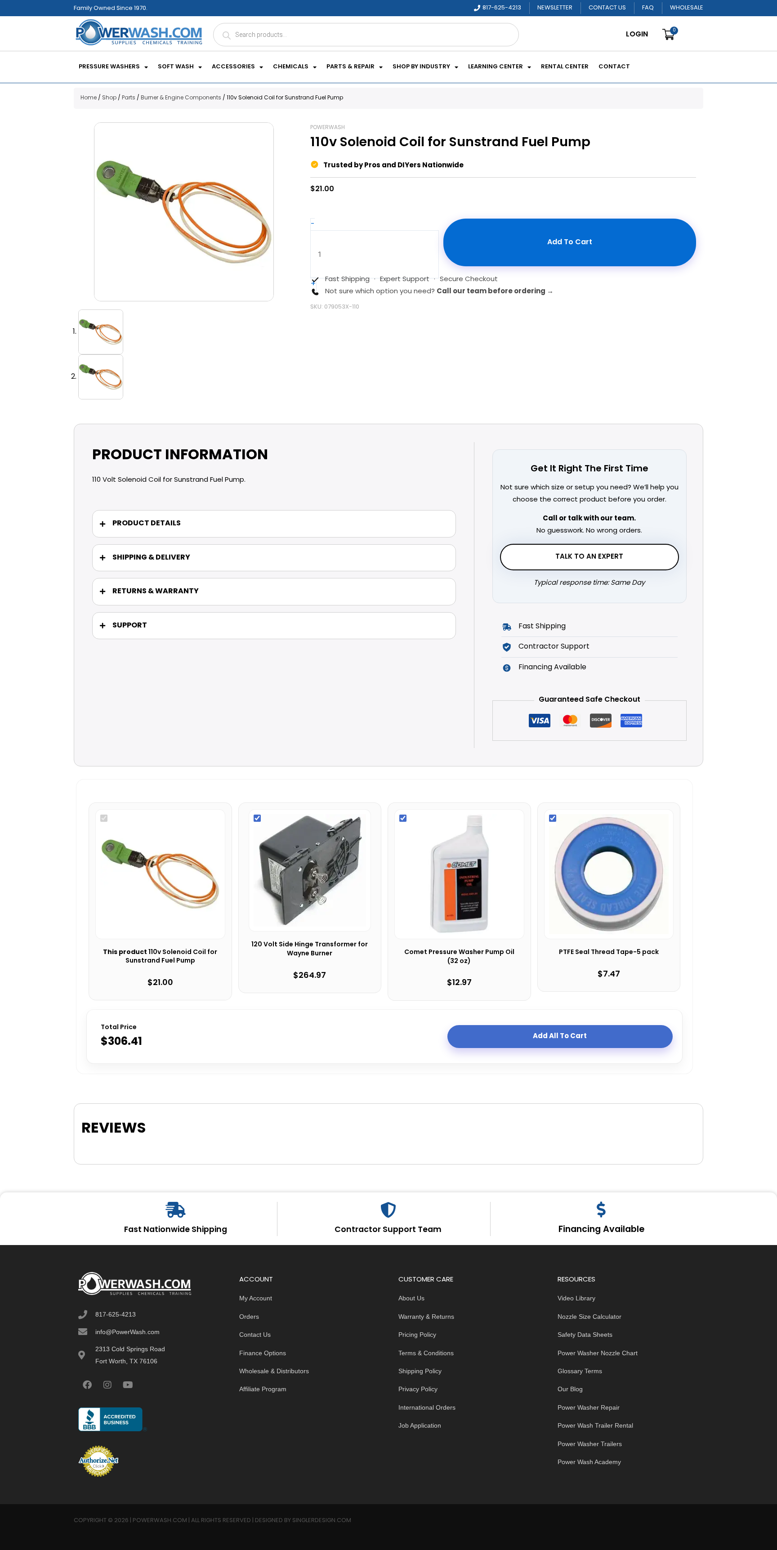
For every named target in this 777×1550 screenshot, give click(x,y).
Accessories (233, 67)
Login (637, 34)
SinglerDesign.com (321, 1520)
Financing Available (601, 1230)
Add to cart (569, 242)
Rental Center (565, 67)
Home (88, 98)
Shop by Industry (421, 67)
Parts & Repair (350, 67)
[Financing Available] (601, 1209)
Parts (128, 98)
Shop (109, 98)
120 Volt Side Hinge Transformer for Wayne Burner (309, 949)
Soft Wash (176, 67)
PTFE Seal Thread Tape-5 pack (609, 952)
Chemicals (290, 67)
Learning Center (495, 67)
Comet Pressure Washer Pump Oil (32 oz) (459, 957)
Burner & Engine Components (181, 98)
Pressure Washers (109, 67)
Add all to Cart (560, 1036)
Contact (614, 67)
